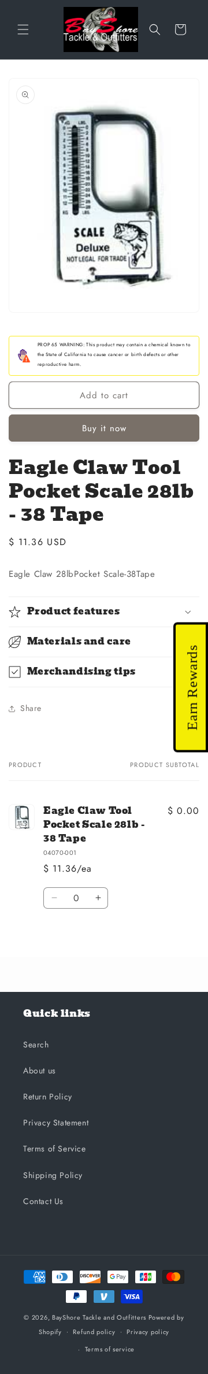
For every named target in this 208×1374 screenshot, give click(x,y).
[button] (23, 29)
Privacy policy (148, 1331)
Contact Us (43, 1201)
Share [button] (31, 708)
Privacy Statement (55, 1122)
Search (36, 1044)
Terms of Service (54, 1148)
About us (39, 1070)
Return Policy (47, 1096)
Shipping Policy (53, 1175)
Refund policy (94, 1331)
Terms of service (110, 1349)
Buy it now (104, 428)
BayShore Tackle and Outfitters (99, 1317)
